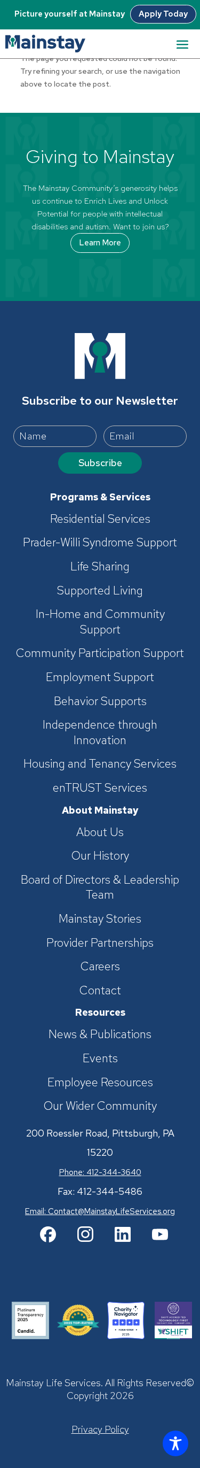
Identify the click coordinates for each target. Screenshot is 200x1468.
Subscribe (100, 463)
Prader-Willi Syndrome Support (100, 542)
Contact (100, 990)
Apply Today (163, 14)
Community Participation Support (100, 653)
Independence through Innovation (100, 732)
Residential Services (100, 519)
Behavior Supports (100, 701)
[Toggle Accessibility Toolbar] (175, 1443)
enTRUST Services (100, 788)
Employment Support (100, 677)
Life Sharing (100, 566)
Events (100, 1058)
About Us (100, 832)
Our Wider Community (100, 1106)
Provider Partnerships (100, 943)
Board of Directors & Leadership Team (100, 887)
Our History (100, 855)
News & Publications (100, 1034)
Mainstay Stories (100, 918)
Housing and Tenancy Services (100, 763)
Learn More (100, 242)
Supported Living (100, 590)
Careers (100, 966)
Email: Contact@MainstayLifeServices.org (100, 1211)
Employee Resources (100, 1082)
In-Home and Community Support (100, 622)
